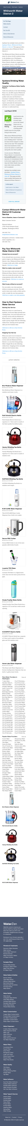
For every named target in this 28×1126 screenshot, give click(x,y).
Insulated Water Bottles (9, 1001)
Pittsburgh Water (6, 778)
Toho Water (5, 742)
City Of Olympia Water (21, 729)
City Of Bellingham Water (9, 720)
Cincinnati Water (19, 767)
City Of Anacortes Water (8, 717)
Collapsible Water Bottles (10, 997)
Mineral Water (7, 1104)
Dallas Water (18, 755)
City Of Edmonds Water (8, 733)
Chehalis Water (6, 708)
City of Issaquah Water (21, 695)
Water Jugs (6, 1032)
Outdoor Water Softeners (10, 1083)
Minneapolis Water (7, 767)
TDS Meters (6, 1067)
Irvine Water (5, 771)
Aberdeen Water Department (10, 683)
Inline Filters (6, 1051)
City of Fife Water (19, 690)
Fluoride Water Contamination (11, 1016)
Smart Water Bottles (8, 1005)
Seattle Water (18, 764)
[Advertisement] (14, 901)
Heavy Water (6, 1102)
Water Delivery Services (9, 1038)
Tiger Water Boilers (8, 979)
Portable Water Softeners (10, 1085)
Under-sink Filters (8, 1054)
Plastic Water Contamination (11, 1021)
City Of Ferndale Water (21, 688)
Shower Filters (7, 1058)
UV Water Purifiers (8, 957)
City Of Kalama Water (20, 697)
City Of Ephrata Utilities (21, 684)
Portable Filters (8, 962)
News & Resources (8, 37)
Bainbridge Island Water (8, 692)
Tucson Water (5, 739)
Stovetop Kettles (7, 986)
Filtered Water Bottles (9, 965)
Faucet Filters (7, 1049)
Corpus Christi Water (7, 764)
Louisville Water (6, 749)
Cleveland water (6, 755)
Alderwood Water (6, 684)
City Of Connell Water (8, 727)
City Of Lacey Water (20, 706)
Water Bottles (7, 993)
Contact (5, 27)
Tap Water (6, 1074)
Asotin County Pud (7, 688)
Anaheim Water (6, 781)
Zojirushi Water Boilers (9, 981)
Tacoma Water (6, 758)
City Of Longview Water (21, 708)
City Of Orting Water (20, 731)
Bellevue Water (6, 693)
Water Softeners (8, 1079)
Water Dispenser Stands (9, 1030)
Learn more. (9, 941)
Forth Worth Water (19, 769)
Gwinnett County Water (8, 740)
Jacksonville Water (20, 771)
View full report (14, 201)
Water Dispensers (8, 1026)
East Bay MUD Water (20, 749)
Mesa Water (18, 785)
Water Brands (6, 996)
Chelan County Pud (7, 709)
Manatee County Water (21, 783)
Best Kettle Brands (8, 983)
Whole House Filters (8, 1056)
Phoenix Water (6, 751)
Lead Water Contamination (10, 1019)
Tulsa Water (5, 774)
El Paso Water (18, 778)
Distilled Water (7, 1100)
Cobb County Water (7, 747)
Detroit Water (18, 773)
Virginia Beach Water (7, 776)
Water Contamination (10, 1011)
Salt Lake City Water (7, 756)
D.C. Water (17, 742)
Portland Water (18, 747)
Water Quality (7, 23)
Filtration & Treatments (10, 946)
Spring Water (6, 1109)
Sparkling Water (7, 1107)
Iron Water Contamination (10, 1018)
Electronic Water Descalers (10, 948)
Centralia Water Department (9, 706)
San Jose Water (19, 762)
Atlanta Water (18, 774)
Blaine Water (5, 699)
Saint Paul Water (6, 760)
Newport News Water (8, 780)
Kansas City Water (19, 781)
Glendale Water (6, 753)
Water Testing (7, 1069)
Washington (14, 7)
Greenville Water (6, 744)
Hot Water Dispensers (9, 1039)
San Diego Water (19, 753)
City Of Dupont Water (8, 729)
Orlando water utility (20, 746)
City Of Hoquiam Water (21, 693)
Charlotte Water (19, 760)
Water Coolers (7, 1036)
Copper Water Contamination (11, 1014)
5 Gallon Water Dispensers (10, 1029)
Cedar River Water (7, 704)
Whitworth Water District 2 (12, 174)
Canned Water (7, 1098)
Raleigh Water (18, 780)
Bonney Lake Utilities (7, 700)
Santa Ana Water (6, 765)
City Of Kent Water (20, 702)
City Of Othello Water (20, 733)
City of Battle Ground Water (9, 718)
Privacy (20, 1117)
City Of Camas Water (8, 724)
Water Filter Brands (8, 1059)
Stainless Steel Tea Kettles (10, 985)
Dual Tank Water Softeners (10, 1082)
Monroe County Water (8, 785)
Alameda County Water (8, 762)
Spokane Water (6, 45)
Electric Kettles (7, 977)
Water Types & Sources (10, 1094)
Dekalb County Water (20, 789)
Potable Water (7, 1072)
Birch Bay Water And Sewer (9, 697)
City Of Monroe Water (20, 718)
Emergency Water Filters (10, 966)
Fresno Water (5, 787)
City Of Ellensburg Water (21, 681)
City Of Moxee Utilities (21, 722)
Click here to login (12, 265)
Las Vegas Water (19, 751)
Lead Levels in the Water (12, 187)
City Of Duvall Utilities (8, 731)
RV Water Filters (7, 970)
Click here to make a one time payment (13, 295)
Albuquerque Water (20, 739)
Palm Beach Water (7, 790)
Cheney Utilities (6, 713)
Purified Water (7, 1105)
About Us (7, 1117)
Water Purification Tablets (10, 955)
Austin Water (18, 790)
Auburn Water (6, 690)
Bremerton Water (6, 702)
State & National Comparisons (14, 190)
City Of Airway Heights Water (10, 715)
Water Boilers (6, 988)
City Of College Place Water (9, 726)
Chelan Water (5, 711)
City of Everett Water (20, 686)
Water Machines (7, 1034)
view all (10, 47)
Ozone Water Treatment (9, 952)
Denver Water (18, 758)
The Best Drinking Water (9, 1071)
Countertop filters (8, 1047)
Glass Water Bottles (8, 999)
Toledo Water (5, 769)
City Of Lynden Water (20, 709)
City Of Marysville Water (21, 711)
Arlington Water (6, 773)
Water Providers (7, 7)
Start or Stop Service (8, 33)
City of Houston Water (8, 746)
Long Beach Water (7, 783)
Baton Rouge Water (7, 789)
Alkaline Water (7, 1096)
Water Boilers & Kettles (10, 975)
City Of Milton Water (20, 717)
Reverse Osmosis (7, 953)
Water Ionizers (7, 950)
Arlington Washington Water (9, 686)
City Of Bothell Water (8, 722)
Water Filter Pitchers (8, 968)
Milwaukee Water (19, 776)
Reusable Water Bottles (9, 1003)
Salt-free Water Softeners (10, 1089)
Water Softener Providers (10, 1087)
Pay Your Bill (6, 30)
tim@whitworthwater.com (10, 234)
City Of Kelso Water (20, 699)
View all (22, 677)
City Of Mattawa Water (21, 713)
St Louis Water (18, 756)
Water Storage (7, 1111)
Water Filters (7, 1044)
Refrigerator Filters (8, 1052)
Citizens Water (18, 765)
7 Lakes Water (6, 681)
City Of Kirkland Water (21, 704)
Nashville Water (19, 744)
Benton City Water (7, 695)
